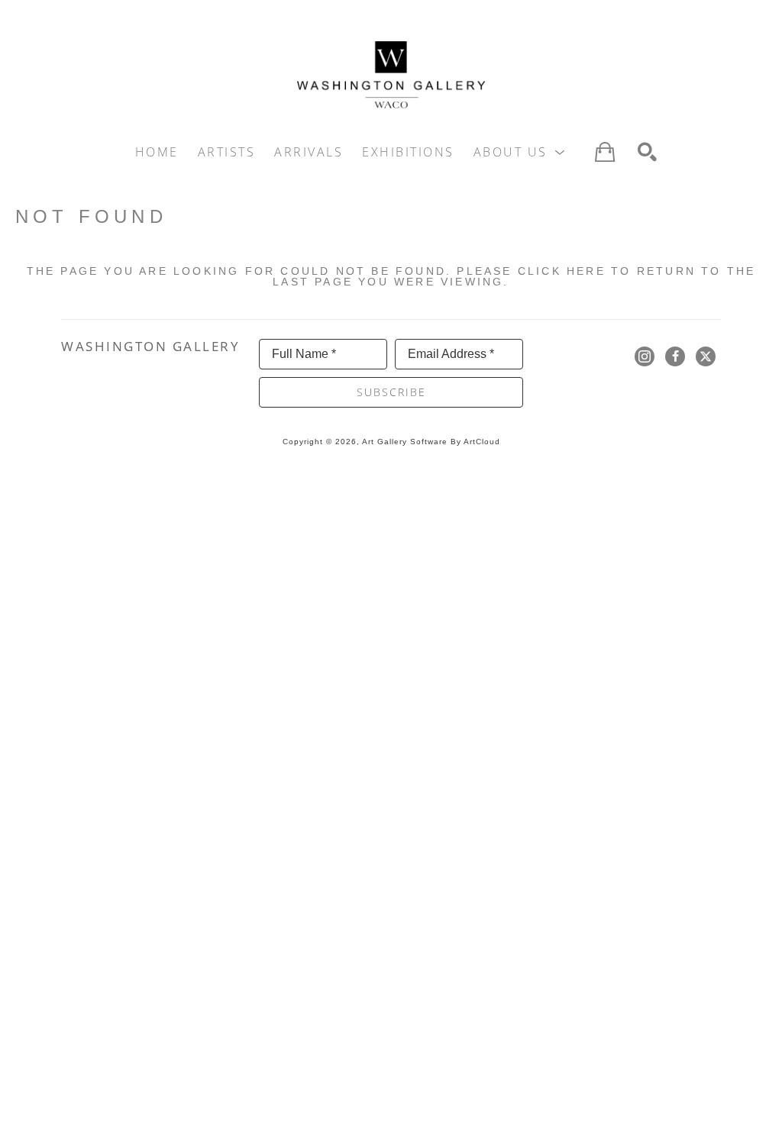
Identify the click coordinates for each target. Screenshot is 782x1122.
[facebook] (675, 356)
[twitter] (706, 356)
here (586, 271)
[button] (520, 152)
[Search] (647, 152)
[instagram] (644, 356)
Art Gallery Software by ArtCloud (431, 441)
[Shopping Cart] (605, 151)
